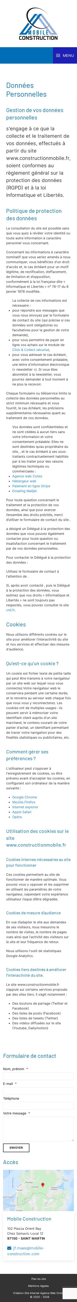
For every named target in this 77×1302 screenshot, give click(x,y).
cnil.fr (10, 610)
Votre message (14, 1113)
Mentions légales (38, 1285)
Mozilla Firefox (23, 802)
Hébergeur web (24, 481)
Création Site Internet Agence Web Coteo (38, 1293)
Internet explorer (25, 807)
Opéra (17, 817)
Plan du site (38, 1278)
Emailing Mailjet (24, 491)
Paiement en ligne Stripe (31, 486)
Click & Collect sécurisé (30, 350)
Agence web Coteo (27, 476)
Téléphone (11, 1098)
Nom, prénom (13, 1069)
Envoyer (16, 1147)
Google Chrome (24, 797)
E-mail (8, 1084)
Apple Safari (21, 812)
